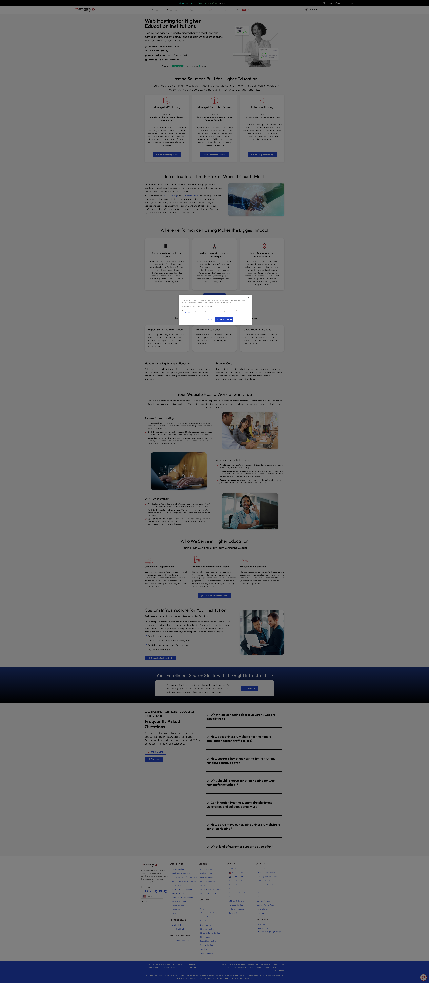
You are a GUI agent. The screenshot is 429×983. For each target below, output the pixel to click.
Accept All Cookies (224, 319)
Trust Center (189, 313)
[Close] (248, 297)
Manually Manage (206, 319)
